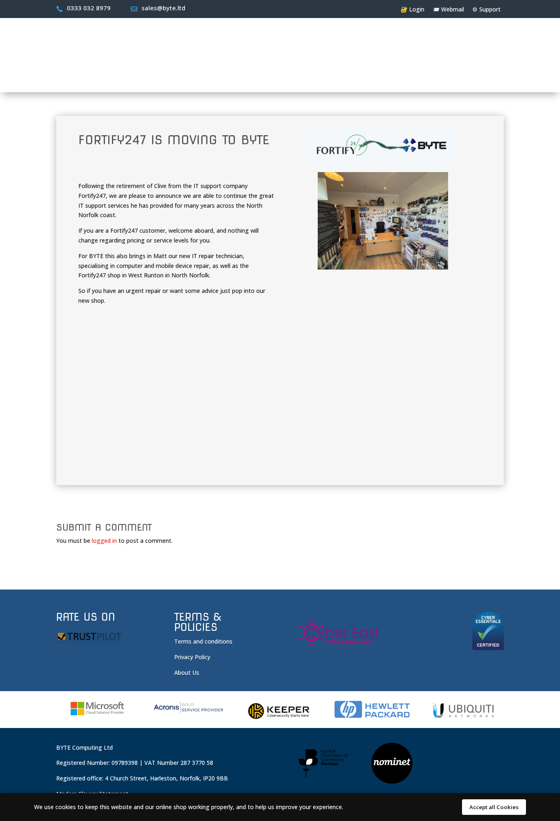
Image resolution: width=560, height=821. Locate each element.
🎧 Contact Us (480, 77)
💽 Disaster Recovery (281, 77)
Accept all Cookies (494, 807)
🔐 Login (412, 9)
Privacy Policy (192, 657)
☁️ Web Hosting (99, 77)
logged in (104, 540)
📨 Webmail (448, 9)
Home (60, 77)
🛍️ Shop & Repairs (419, 77)
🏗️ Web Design (159, 77)
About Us (186, 672)
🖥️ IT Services (215, 77)
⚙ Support (486, 9)
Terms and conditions (203, 641)
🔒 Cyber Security (352, 77)
